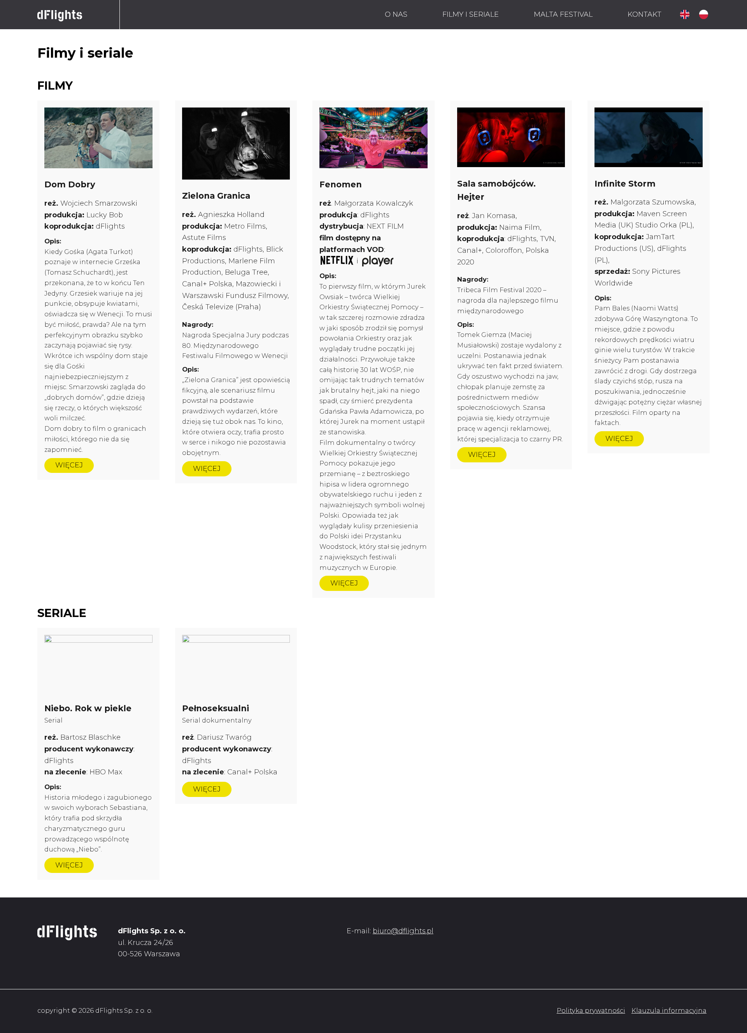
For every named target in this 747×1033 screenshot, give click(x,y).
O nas (396, 14)
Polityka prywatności (591, 1010)
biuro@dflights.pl (403, 931)
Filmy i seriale (470, 14)
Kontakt (644, 14)
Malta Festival (563, 14)
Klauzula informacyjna (669, 1010)
